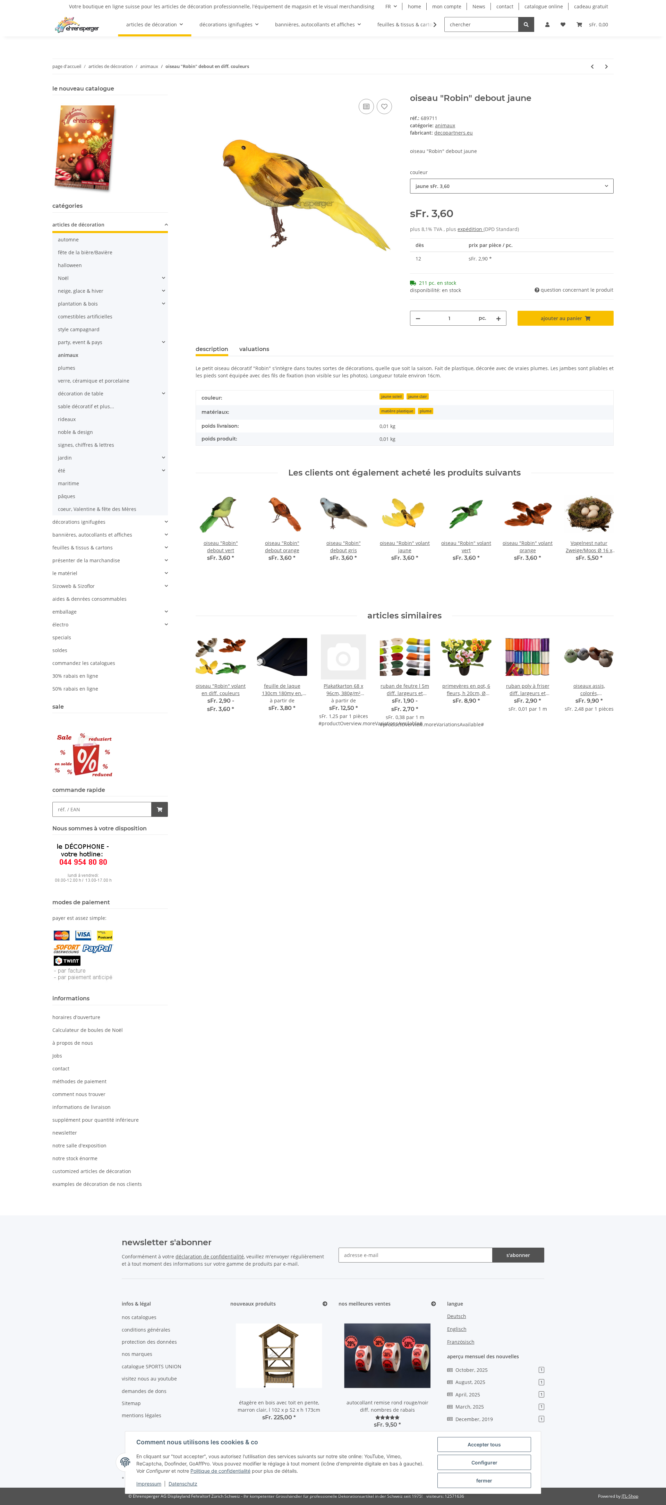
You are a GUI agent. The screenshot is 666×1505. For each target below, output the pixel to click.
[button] (547, 24)
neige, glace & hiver (80, 291)
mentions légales (141, 1415)
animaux (445, 125)
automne (68, 239)
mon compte (446, 6)
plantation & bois (78, 303)
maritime (68, 483)
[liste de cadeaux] (563, 24)
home (414, 6)
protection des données (149, 1342)
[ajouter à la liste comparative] (366, 106)
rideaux (67, 419)
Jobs (57, 1055)
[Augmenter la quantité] (498, 318)
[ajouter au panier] (201, 89)
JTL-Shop (630, 1496)
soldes (59, 650)
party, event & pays (80, 342)
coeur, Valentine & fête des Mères (97, 509)
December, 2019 (499, 1419)
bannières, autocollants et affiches (92, 534)
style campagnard (79, 329)
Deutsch (456, 1316)
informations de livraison (81, 1107)
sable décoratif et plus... (86, 406)
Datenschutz (183, 1484)
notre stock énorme (74, 1158)
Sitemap (131, 1403)
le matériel (64, 573)
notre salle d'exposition (79, 1145)
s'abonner (518, 1255)
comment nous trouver (78, 1094)
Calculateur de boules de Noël (87, 1030)
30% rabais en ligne (75, 676)
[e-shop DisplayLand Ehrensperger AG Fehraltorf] (76, 24)
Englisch (457, 1329)
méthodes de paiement (79, 1081)
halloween (70, 265)
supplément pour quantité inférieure (95, 1120)
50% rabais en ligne (75, 688)
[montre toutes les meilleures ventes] (433, 1304)
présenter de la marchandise (86, 560)
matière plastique (397, 411)
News (478, 6)
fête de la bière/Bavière (85, 252)
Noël (63, 278)
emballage (64, 611)
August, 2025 (499, 1382)
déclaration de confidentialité (210, 1256)
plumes (66, 368)
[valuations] (387, 1417)
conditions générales (146, 1329)
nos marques (137, 1354)
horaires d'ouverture (76, 1017)
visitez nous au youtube (149, 1378)
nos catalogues (139, 1317)
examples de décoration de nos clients (97, 1184)
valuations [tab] (254, 349)
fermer (484, 1480)
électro (60, 624)
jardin (65, 457)
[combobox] (512, 186)
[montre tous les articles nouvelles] (325, 1304)
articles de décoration (78, 224)
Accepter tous (484, 1444)
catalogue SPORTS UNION (151, 1366)
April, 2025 (499, 1394)
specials (61, 637)
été (61, 470)
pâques (66, 496)
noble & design (75, 432)
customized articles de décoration (91, 1171)
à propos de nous (72, 1043)
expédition (471, 229)
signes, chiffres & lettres (86, 445)
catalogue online (543, 6)
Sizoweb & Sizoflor (73, 586)
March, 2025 (499, 1406)
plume (426, 411)
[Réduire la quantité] (418, 318)
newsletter (64, 1132)
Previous (207, 544)
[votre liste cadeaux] (384, 106)
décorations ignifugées (78, 522)
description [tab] (212, 349)
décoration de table (80, 393)
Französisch (461, 1342)
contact (504, 6)
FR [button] (388, 6)
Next (602, 544)
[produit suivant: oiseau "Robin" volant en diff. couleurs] (606, 66)
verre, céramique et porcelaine (93, 380)
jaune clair (417, 396)
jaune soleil (391, 396)
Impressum (148, 1484)
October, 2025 (499, 1370)
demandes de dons (144, 1391)
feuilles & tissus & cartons (82, 547)
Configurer (484, 1462)
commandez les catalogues (83, 663)
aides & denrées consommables (89, 599)
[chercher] (526, 24)
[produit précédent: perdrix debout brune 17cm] (592, 66)
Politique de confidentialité (220, 1471)
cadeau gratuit (591, 6)
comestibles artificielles (85, 316)
